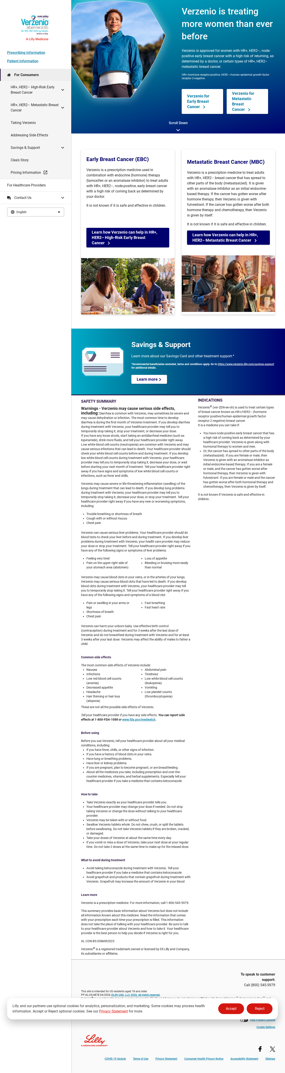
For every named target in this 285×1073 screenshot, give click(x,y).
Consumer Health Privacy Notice (203, 1058)
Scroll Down (178, 123)
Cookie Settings (265, 1027)
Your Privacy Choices (262, 1019)
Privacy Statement (113, 1011)
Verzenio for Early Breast (198, 101)
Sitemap (270, 1058)
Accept (231, 1008)
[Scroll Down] (178, 131)
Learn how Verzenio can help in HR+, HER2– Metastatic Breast (225, 237)
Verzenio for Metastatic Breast (243, 101)
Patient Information (22, 61)
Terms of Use (140, 1058)
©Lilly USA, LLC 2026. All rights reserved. (135, 994)
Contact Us (22, 198)
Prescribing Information (26, 53)
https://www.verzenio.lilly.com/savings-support (246, 364)
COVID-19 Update (115, 1058)
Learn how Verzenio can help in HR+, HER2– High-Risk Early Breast (124, 237)
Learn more (148, 379)
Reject (260, 1008)
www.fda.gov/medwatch (138, 719)
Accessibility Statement (244, 1058)
